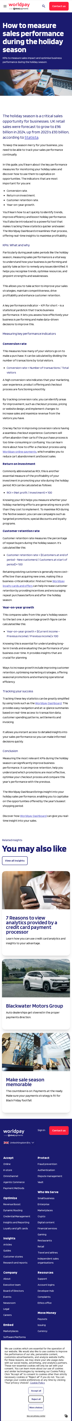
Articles (7, 1244)
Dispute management (50, 1176)
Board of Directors (13, 1290)
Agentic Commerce (14, 1182)
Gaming (42, 1234)
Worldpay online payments (20, 451)
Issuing (42, 1325)
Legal (6, 1308)
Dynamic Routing (12, 1210)
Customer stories (13, 1256)
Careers (7, 1315)
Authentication (46, 1170)
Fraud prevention (47, 1164)
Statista (31, 137)
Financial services (47, 1228)
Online (7, 1164)
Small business (46, 1198)
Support (42, 1278)
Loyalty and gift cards (15, 1228)
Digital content (46, 1222)
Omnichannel (10, 1176)
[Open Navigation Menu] (5, 6)
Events (7, 1296)
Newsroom (9, 1302)
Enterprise (43, 1204)
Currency (42, 1331)
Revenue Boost (12, 1204)
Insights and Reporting (16, 1222)
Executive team (12, 1284)
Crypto (41, 1216)
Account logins (46, 1284)
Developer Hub (46, 1290)
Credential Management (16, 1216)
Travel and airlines (48, 1252)
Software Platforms (14, 1337)
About (7, 1278)
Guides (7, 1250)
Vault (40, 1182)
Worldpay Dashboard (48, 703)
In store (7, 1170)
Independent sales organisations (48, 1260)
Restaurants (45, 1240)
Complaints (44, 1296)
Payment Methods (13, 1188)
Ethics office (45, 1302)
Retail (41, 1246)
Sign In (41, 1130)
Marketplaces (10, 1331)
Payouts (42, 1319)
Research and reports (15, 1262)
